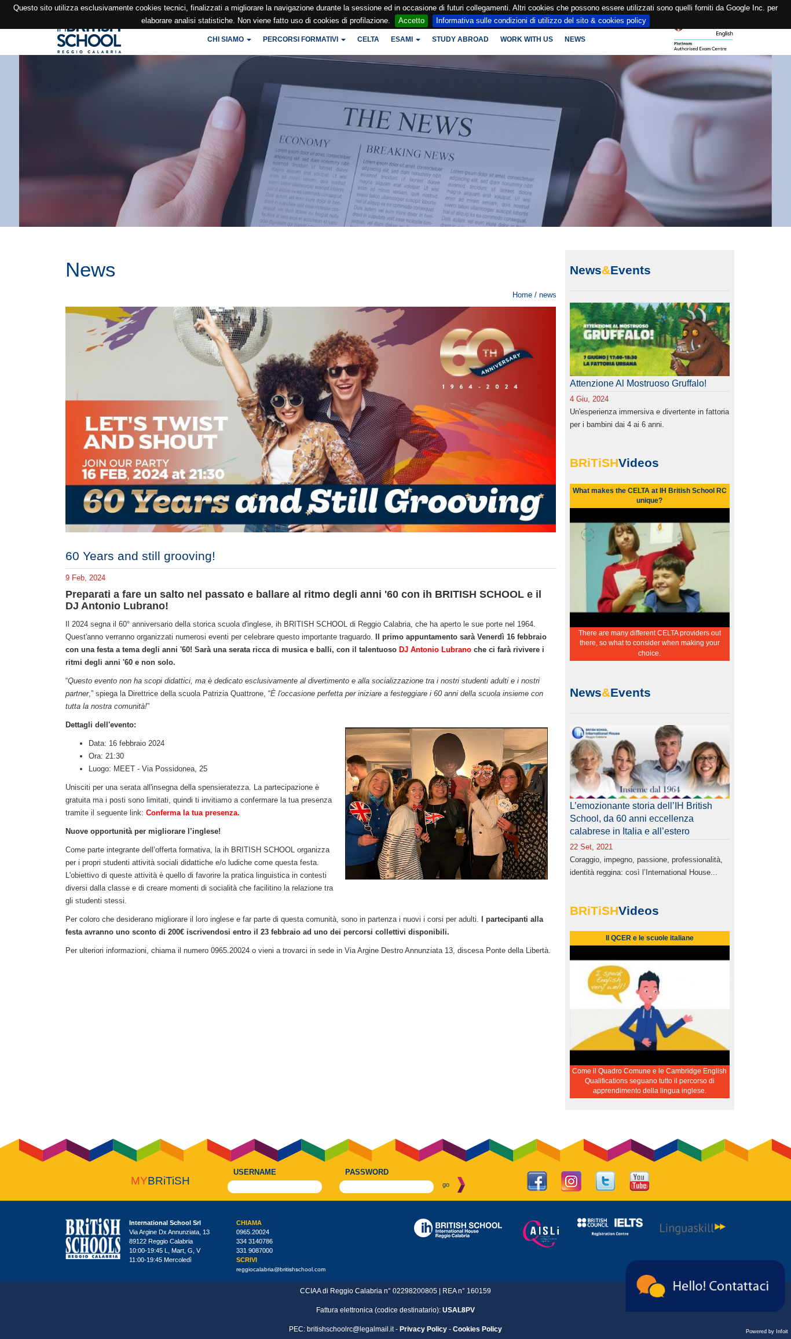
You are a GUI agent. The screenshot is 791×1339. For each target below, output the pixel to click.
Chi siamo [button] (226, 39)
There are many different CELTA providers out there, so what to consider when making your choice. (649, 643)
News (575, 39)
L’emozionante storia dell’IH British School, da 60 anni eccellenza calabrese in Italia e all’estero (641, 818)
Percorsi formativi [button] (301, 39)
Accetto (411, 20)
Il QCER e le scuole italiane (650, 938)
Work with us (526, 39)
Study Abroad (460, 39)
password (367, 1172)
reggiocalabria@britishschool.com (280, 1269)
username (254, 1172)
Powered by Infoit (767, 1331)
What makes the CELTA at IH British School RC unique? (650, 496)
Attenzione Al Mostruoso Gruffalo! (638, 383)
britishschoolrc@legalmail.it (350, 1329)
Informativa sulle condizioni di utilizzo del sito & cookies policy (541, 20)
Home (522, 294)
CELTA (368, 39)
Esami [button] (403, 39)
